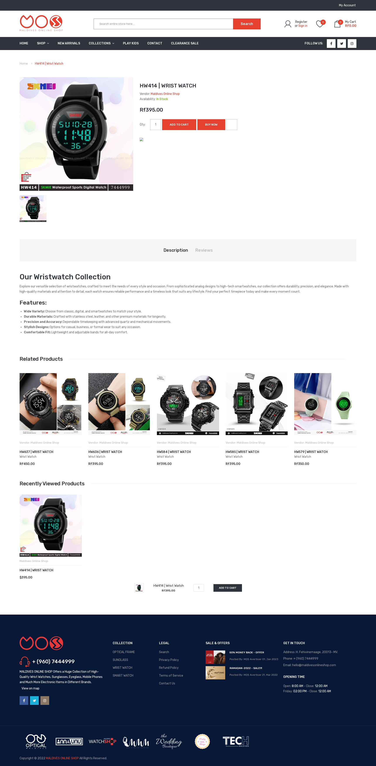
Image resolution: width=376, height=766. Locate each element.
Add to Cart (179, 124)
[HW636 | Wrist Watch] (119, 404)
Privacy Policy (169, 660)
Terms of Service (171, 675)
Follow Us (313, 43)
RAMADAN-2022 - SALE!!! (246, 668)
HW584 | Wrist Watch (174, 452)
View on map (30, 688)
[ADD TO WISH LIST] (231, 124)
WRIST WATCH (122, 668)
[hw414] (33, 208)
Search (164, 652)
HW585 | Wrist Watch (242, 452)
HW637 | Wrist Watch (36, 452)
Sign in (302, 26)
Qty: (143, 124)
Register (301, 22)
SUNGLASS (120, 660)
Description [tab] (175, 250)
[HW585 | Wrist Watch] (257, 404)
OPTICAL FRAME (124, 652)
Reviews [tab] (204, 250)
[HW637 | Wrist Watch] (51, 404)
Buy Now (211, 124)
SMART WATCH (123, 675)
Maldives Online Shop (165, 94)
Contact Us (167, 683)
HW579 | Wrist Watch (311, 452)
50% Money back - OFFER (247, 652)
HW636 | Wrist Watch (105, 452)
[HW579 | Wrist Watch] (325, 404)
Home (24, 63)
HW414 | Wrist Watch (36, 570)
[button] (24, 410)
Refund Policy (169, 668)
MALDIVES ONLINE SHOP (62, 758)
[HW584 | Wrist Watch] (188, 404)
